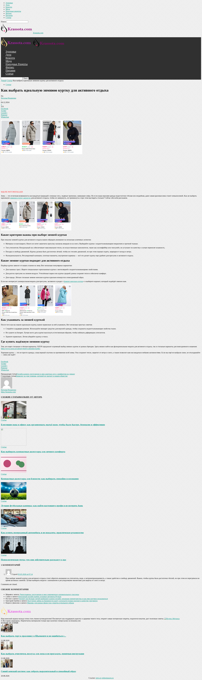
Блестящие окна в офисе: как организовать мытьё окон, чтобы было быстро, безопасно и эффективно (53, 424)
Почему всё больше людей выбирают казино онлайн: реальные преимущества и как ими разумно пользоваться (63, 599)
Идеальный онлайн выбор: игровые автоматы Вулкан (39, 597)
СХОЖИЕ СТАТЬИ (10, 397)
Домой (3, 81)
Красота (9, 7)
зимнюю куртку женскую (20, 198)
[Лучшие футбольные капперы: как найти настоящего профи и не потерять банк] (13, 499)
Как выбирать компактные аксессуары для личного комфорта (33, 451)
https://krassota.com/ (8, 392)
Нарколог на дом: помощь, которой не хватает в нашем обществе (42, 376)
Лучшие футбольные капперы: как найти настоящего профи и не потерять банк (42, 505)
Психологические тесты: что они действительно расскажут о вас (33, 559)
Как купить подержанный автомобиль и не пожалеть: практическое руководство (42, 532)
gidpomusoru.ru (108, 678)
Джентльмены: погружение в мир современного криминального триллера (49, 594)
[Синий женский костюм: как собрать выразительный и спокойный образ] (7, 667)
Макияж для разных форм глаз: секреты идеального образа (50, 603)
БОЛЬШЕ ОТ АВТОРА (31, 397)
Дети (8, 5)
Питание (9, 15)
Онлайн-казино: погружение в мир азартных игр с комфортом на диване (46, 374)
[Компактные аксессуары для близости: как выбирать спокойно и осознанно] (13, 472)
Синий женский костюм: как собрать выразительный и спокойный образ (38, 671)
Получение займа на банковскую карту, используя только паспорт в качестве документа (62, 601)
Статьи (8, 18)
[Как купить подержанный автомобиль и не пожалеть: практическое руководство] (13, 526)
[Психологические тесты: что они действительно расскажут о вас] (13, 553)
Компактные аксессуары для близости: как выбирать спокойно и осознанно (40, 478)
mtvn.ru (98, 678)
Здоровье (9, 3)
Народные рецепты (13, 11)
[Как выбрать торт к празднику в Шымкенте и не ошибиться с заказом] (7, 631)
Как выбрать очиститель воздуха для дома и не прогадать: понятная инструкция (42, 653)
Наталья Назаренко (8, 98)
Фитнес (9, 13)
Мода (8, 9)
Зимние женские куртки (73, 281)
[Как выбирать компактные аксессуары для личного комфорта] (13, 445)
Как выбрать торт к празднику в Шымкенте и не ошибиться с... (33, 636)
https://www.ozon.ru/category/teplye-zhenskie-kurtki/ (20, 349)
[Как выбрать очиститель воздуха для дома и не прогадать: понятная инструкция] (7, 649)
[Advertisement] (101, 172)
